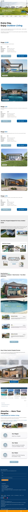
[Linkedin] (2, 497)
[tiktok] (4, 497)
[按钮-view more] (14, 342)
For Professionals (16, 495)
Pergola (2, 495)
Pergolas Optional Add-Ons (5, 404)
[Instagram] (7, 497)
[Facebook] (1, 497)
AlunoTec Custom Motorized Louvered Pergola (4, 397)
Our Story (12, 495)
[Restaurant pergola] (14, 335)
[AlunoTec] (14, 462)
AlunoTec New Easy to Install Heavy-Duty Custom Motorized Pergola (17, 397)
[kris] (14, 326)
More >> (25, 400)
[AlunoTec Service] (14, 16)
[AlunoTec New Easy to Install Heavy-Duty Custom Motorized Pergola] (17, 392)
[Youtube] (3, 497)
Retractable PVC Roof (4, 406)
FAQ (23, 495)
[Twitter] (6, 497)
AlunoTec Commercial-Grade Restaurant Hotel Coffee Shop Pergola (10, 397)
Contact (20, 495)
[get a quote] (14, 382)
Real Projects (8, 495)
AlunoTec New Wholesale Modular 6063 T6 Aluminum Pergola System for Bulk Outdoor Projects (23, 397)
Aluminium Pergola (4, 388)
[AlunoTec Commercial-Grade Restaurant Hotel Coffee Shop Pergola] (11, 392)
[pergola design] (14, 233)
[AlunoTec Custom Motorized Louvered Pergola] (4, 392)
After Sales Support (3, 496)
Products (5, 495)
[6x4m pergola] (14, 317)
